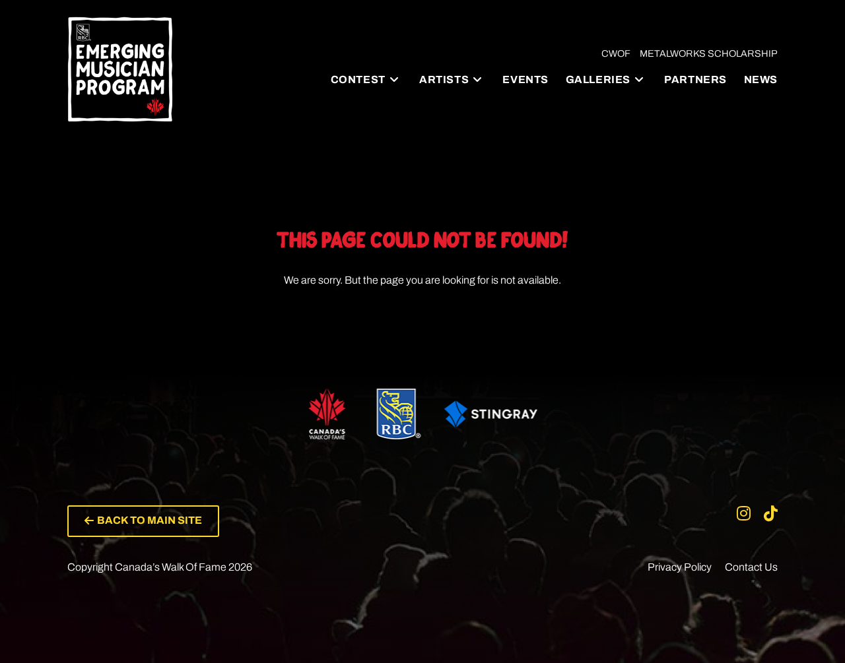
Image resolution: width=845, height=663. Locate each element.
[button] (143, 521)
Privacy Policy (680, 567)
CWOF (615, 53)
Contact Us (751, 567)
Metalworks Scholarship (709, 53)
